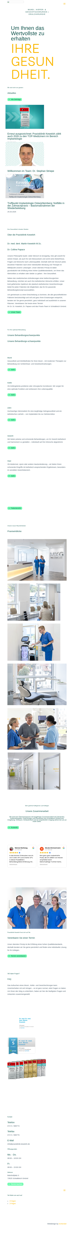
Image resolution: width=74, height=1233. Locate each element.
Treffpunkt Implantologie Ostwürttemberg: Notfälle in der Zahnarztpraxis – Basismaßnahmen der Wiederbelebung (35, 206)
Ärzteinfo (14, 827)
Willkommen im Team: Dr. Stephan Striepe (30, 171)
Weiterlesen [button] (13, 864)
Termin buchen (16, 1184)
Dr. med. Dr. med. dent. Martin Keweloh (25, 1020)
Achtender (63, 1224)
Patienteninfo (16, 508)
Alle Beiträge (16, 99)
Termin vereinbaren (18, 956)
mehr (13, 370)
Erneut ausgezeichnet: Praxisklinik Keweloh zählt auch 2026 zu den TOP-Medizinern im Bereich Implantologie (34, 136)
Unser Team (15, 312)
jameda (22, 1027)
